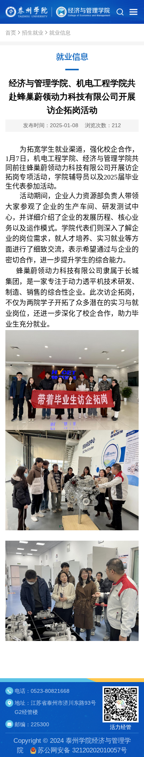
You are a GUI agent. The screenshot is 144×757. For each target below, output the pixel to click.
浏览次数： (103, 125)
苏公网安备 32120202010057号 (82, 750)
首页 (10, 33)
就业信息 (60, 33)
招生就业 (32, 33)
